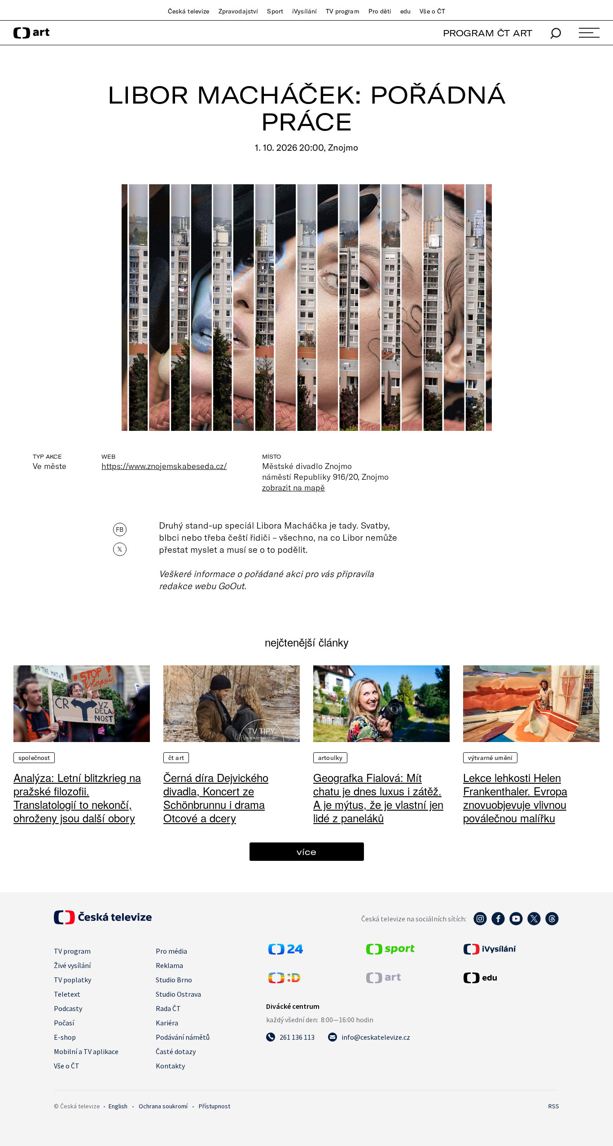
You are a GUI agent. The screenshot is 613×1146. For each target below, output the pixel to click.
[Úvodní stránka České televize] (103, 921)
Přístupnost (214, 1106)
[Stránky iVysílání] (510, 949)
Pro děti (379, 11)
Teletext (67, 994)
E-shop (65, 1037)
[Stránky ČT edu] (510, 977)
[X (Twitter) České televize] (534, 923)
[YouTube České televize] (516, 923)
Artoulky (330, 758)
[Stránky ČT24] (285, 951)
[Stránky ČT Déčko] (284, 980)
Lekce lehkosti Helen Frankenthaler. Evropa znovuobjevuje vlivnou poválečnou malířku (515, 797)
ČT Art (176, 758)
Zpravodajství (238, 11)
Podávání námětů (183, 1037)
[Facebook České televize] (498, 923)
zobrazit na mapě (293, 487)
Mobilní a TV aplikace (86, 1051)
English (118, 1106)
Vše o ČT (432, 11)
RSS (553, 1106)
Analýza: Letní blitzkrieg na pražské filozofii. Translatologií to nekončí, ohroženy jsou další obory (77, 797)
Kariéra (167, 1022)
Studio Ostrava (178, 994)
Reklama (169, 965)
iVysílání (304, 11)
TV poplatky (72, 979)
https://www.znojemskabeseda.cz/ (164, 466)
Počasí (64, 1022)
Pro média (171, 950)
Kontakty (170, 1065)
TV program (342, 11)
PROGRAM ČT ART (487, 33)
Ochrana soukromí (163, 1106)
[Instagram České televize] (480, 923)
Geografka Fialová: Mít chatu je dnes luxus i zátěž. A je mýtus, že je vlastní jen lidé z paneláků (378, 797)
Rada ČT (168, 1008)
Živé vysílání (72, 965)
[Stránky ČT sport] (390, 951)
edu (405, 11)
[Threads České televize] (552, 923)
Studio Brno (174, 979)
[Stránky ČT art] (383, 980)
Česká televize (189, 11)
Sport (275, 11)
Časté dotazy (176, 1051)
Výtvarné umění (490, 758)
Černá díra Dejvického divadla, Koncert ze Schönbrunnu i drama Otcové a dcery (215, 797)
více (306, 851)
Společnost (34, 758)
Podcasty (68, 1008)
